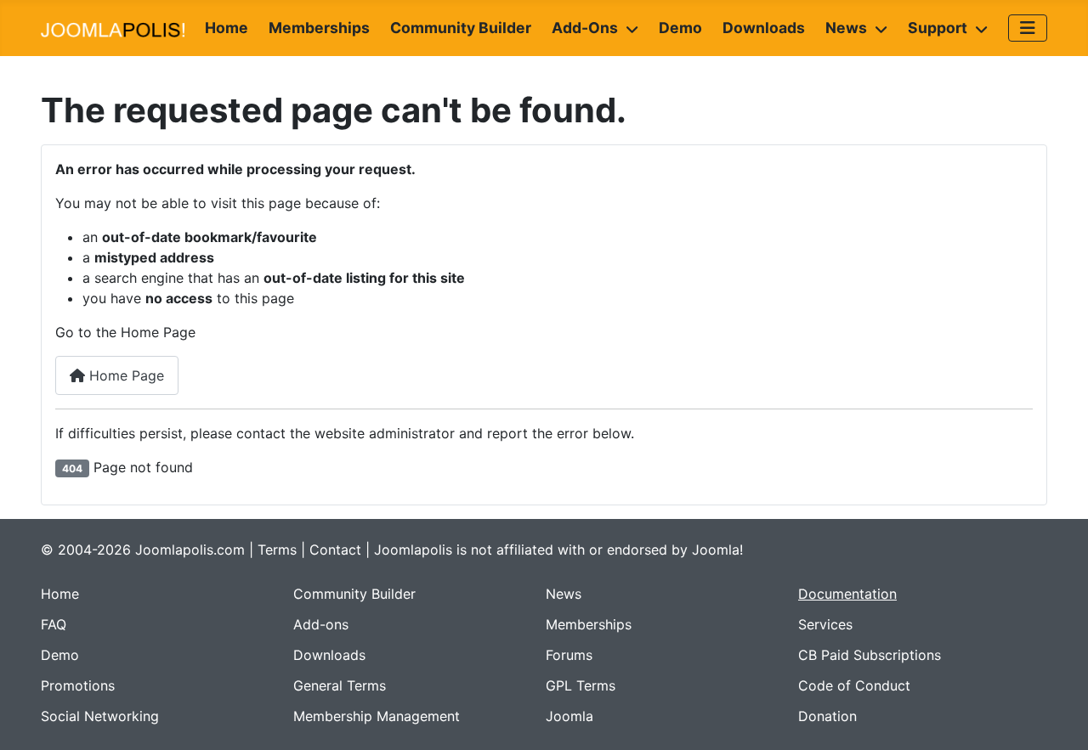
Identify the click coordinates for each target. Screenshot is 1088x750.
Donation (827, 716)
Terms (277, 549)
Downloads (763, 28)
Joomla (569, 716)
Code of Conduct (854, 685)
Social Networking (100, 716)
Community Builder (460, 28)
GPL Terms (580, 685)
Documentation (847, 593)
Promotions (78, 685)
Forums (569, 654)
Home (226, 28)
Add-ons (585, 28)
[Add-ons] (628, 28)
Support (937, 28)
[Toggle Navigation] (1027, 28)
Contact (335, 549)
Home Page (124, 375)
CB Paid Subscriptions (869, 654)
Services (825, 624)
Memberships (319, 28)
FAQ (53, 624)
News (846, 28)
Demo (680, 28)
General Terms (339, 685)
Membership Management (376, 716)
